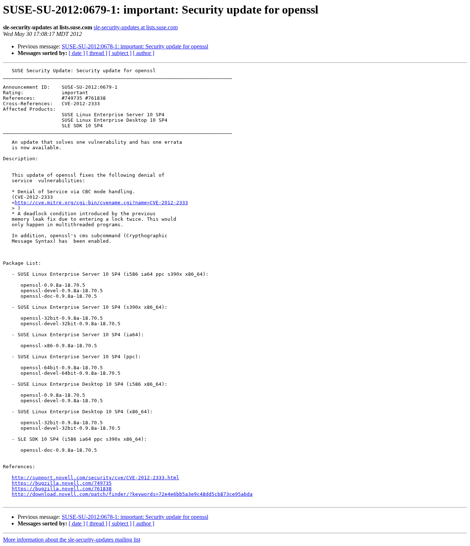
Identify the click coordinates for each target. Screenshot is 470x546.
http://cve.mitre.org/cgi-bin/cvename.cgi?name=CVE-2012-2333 (101, 202)
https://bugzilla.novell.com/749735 (62, 483)
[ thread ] (96, 53)
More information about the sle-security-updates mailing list (71, 539)
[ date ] (77, 53)
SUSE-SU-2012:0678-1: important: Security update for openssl (135, 46)
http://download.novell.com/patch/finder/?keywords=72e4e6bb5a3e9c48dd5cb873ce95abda (132, 494)
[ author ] (143, 53)
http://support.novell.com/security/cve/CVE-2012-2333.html (95, 477)
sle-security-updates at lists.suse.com (136, 27)
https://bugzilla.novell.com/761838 (62, 488)
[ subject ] (120, 53)
